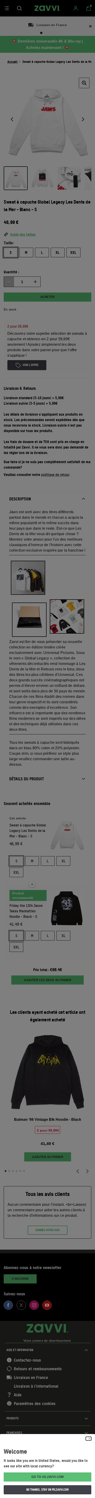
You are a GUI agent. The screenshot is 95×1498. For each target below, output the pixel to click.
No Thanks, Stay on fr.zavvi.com (47, 1489)
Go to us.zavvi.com (47, 1477)
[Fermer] (88, 1438)
